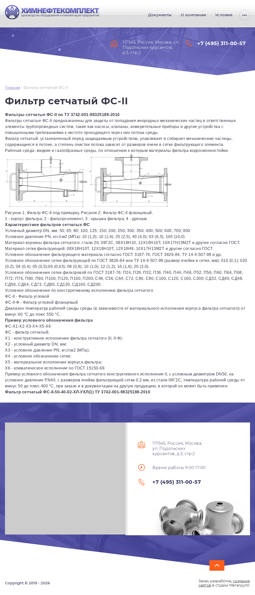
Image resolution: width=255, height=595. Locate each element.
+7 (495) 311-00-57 (221, 43)
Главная (12, 87)
